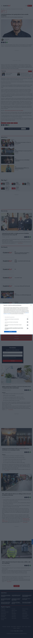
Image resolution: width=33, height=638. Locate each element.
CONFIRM (10, 331)
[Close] (31, 305)
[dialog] (16, 319)
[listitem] (16, 317)
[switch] (27, 319)
